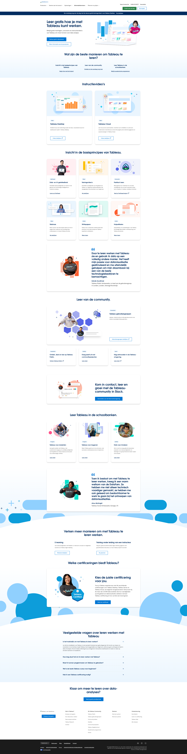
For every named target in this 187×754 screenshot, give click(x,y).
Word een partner (116, 716)
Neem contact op (124, 4)
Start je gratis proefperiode (93, 699)
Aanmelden (143, 4)
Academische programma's (94, 730)
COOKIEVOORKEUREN (89, 747)
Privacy (60, 747)
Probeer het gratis (49, 716)
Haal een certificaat (103, 602)
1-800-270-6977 (135, 4)
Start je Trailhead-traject (120, 193)
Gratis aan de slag (129, 8)
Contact (67, 724)
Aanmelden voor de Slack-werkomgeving (109, 398)
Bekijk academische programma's (120, 71)
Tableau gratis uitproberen (56, 39)
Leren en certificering (137, 716)
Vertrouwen (54, 743)
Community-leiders (92, 719)
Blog (60, 743)
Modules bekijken (62, 553)
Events (89, 732)
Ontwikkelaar (67, 743)
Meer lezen (85, 235)
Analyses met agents (70, 714)
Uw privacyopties (46, 749)
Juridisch (42, 747)
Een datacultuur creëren (71, 716)
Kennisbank (134, 714)
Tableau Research (69, 722)
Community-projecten (93, 724)
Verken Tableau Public (56, 361)
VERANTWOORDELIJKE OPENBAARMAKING (73, 747)
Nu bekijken (119, 13)
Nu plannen (102, 553)
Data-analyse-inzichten (70, 719)
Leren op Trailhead (55, 193)
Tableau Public (91, 714)
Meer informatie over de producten (59, 44)
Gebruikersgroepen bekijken (120, 339)
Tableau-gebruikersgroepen (94, 716)
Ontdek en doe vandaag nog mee (93, 69)
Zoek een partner (116, 714)
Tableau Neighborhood (93, 727)
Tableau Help (135, 719)
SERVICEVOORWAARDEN (51, 747)
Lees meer (85, 361)
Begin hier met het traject (67, 71)
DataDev (90, 722)
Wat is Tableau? (69, 711)
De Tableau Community (94, 711)
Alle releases (135, 722)
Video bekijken (57, 138)
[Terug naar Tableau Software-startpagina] (46, 2)
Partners (114, 711)
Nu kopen (142, 8)
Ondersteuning (136, 711)
